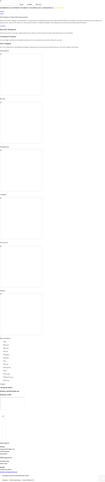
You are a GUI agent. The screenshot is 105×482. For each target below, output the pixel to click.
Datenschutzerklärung (15, 480)
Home (21, 4)
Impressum (5, 480)
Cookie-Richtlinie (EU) (28, 480)
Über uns (38, 4)
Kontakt (29, 4)
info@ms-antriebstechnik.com (8, 472)
